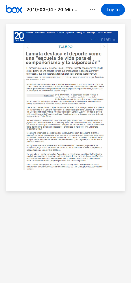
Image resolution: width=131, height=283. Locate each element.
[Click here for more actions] (93, 10)
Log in (113, 9)
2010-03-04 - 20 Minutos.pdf (52, 9)
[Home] (14, 10)
